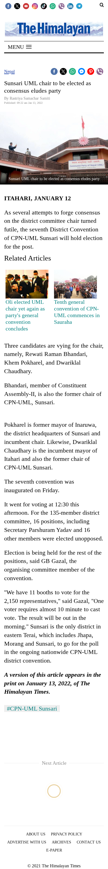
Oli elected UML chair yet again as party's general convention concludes (25, 315)
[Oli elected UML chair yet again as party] (27, 284)
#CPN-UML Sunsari (32, 708)
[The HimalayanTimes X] (17, 6)
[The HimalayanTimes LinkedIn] (70, 6)
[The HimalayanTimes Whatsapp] (52, 6)
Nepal (9, 71)
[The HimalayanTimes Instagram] (34, 6)
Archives (61, 842)
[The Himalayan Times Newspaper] (54, 29)
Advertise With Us (26, 842)
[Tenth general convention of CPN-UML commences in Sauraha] (75, 284)
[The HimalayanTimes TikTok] (43, 6)
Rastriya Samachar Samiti (30, 98)
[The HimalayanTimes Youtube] (26, 6)
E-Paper (54, 850)
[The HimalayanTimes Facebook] (8, 6)
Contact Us (89, 842)
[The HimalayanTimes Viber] (61, 6)
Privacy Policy (66, 834)
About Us (35, 834)
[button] (19, 46)
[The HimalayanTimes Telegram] (79, 6)
